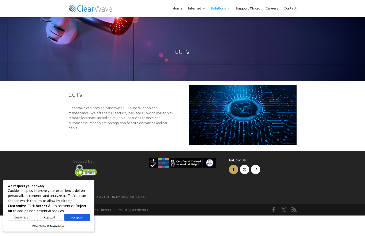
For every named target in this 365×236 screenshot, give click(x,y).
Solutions (218, 8)
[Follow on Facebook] (233, 169)
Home (177, 8)
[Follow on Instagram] (255, 169)
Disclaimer (102, 196)
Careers (272, 8)
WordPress (140, 210)
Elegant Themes (98, 210)
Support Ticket (248, 8)
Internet (194, 8)
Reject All (49, 217)
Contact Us (137, 196)
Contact (290, 8)
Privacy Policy (120, 196)
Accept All (77, 217)
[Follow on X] (244, 169)
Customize (21, 217)
